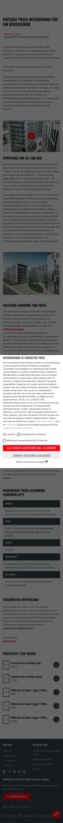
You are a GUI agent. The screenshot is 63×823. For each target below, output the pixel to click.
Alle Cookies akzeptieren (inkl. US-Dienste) (31, 448)
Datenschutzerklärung (45, 421)
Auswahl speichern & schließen (31, 456)
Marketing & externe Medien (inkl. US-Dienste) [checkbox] (27, 440)
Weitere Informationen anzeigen (30, 462)
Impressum (11, 425)
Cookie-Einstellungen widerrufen (17, 428)
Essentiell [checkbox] (11, 434)
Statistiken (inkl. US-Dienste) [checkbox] (33, 434)
